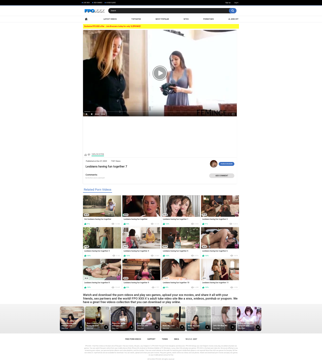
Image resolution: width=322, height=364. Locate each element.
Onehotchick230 (226, 164)
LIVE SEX (87, 3)
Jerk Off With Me (220, 326)
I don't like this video (89, 155)
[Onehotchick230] (213, 164)
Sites (186, 19)
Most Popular (162, 19)
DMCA (176, 339)
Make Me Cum (168, 326)
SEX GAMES (98, 3)
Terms (165, 339)
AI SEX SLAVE (111, 3)
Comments (91, 174)
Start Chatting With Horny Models (95, 324)
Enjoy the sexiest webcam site (69, 324)
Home (86, 19)
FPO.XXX (158, 359)
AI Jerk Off (233, 19)
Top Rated (136, 19)
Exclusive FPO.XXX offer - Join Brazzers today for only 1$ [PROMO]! (112, 26)
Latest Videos (110, 19)
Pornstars (208, 19)
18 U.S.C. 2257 (191, 339)
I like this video (85, 155)
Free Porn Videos (133, 339)
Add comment (221, 176)
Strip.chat (64, 328)
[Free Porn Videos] (95, 11)
